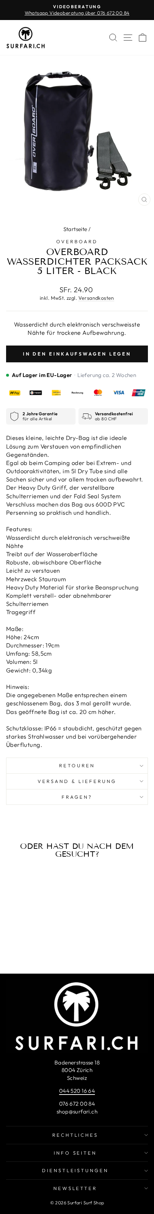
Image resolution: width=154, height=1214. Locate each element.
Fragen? (77, 797)
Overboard (77, 241)
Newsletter (75, 1188)
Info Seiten (75, 1153)
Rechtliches (75, 1135)
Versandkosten (96, 298)
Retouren (77, 765)
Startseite (75, 229)
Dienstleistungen (75, 1170)
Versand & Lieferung (77, 781)
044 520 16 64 (77, 1090)
